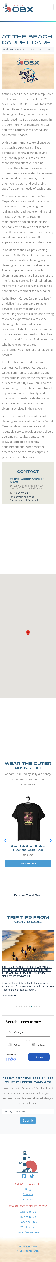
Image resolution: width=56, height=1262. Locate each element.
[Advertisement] (28, 542)
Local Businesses (28, 1232)
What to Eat (28, 1227)
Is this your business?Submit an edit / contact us (26, 498)
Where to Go (28, 1211)
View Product (28, 863)
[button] (50, 840)
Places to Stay (28, 1222)
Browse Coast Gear (28, 895)
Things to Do (28, 1217)
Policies (28, 1199)
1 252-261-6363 (22, 492)
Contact (28, 1194)
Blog (28, 1189)
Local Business (10, 49)
